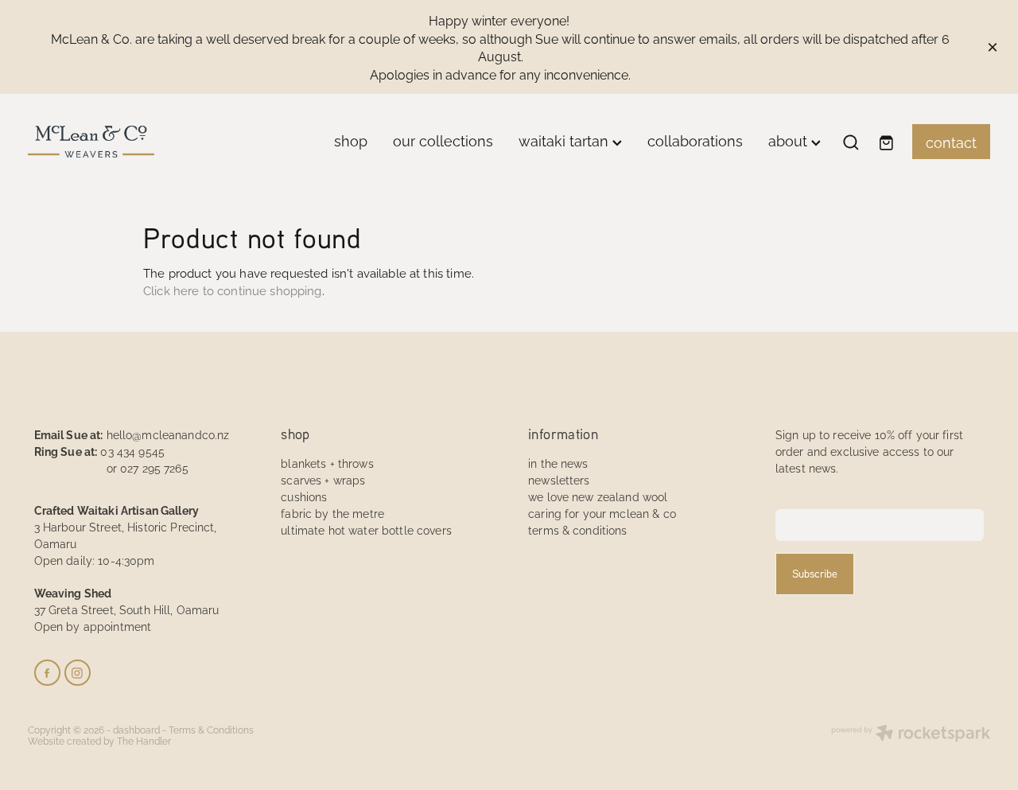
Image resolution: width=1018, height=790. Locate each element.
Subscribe (814, 573)
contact (951, 141)
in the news (558, 462)
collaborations (695, 140)
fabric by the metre (332, 512)
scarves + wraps (323, 479)
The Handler (144, 740)
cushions (304, 496)
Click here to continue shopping (232, 290)
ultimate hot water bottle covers (366, 529)
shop (350, 140)
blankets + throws (327, 462)
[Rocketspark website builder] (910, 734)
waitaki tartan (565, 140)
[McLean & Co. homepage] (124, 142)
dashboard (136, 729)
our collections (443, 140)
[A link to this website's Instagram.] (77, 673)
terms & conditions (578, 529)
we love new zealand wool (597, 496)
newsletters (559, 479)
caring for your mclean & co (602, 512)
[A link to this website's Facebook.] (47, 673)
